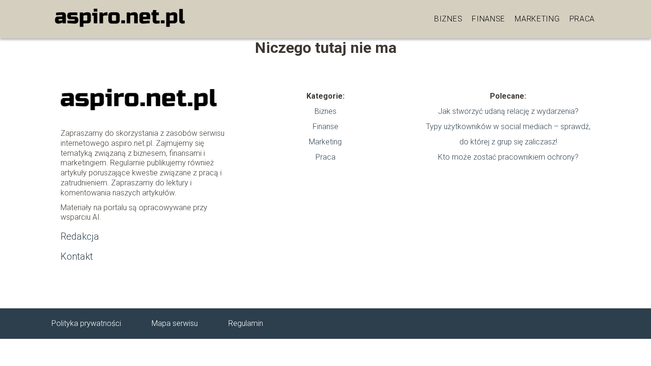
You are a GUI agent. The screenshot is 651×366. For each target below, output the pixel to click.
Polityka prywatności (86, 323)
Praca (582, 18)
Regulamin (245, 323)
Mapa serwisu (175, 323)
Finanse (488, 18)
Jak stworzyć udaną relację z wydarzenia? (508, 111)
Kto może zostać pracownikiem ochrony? (508, 157)
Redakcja (80, 236)
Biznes (448, 18)
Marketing (537, 18)
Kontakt (77, 256)
